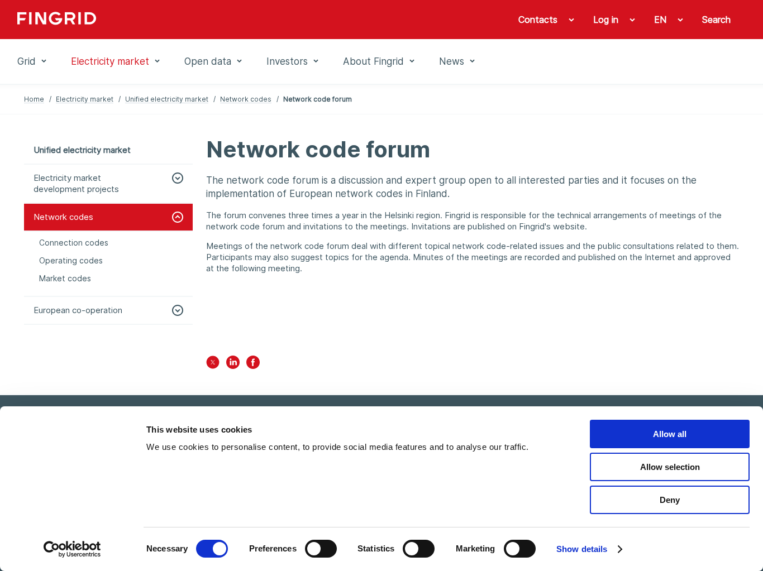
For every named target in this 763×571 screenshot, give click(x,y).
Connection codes (73, 242)
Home (34, 99)
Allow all (669, 434)
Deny (670, 500)
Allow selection (670, 467)
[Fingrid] (169, 19)
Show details (581, 549)
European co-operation (78, 310)
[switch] (321, 549)
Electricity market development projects (76, 183)
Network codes (245, 99)
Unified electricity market (166, 99)
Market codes (65, 278)
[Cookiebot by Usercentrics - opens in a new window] (72, 549)
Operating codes (71, 260)
